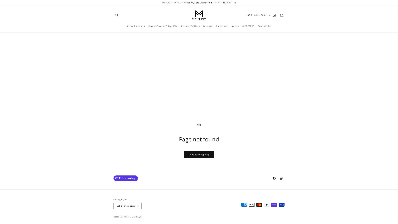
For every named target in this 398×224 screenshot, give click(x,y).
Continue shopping (199, 154)
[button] (116, 15)
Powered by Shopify (134, 217)
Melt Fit (123, 217)
